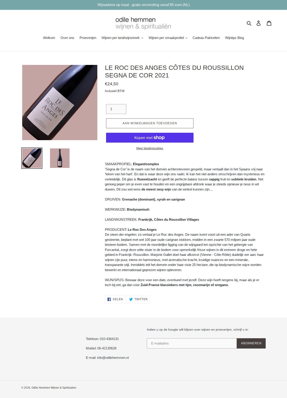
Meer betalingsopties (149, 148)
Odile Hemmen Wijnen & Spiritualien (54, 387)
